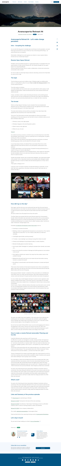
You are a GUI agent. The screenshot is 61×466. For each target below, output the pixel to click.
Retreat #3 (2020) (15, 408)
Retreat (18, 427)
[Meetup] (38, 460)
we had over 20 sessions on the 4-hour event (26, 225)
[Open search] (52, 2)
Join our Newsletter (34, 421)
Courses (37, 1)
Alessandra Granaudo (22, 34)
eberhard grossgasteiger (22, 411)
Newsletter (56, 1)
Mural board (16, 398)
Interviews (20, 1)
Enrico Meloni (29, 34)
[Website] (17, 437)
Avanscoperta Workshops (42, 414)
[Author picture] (13, 434)
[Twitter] (57, 46)
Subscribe (43, 448)
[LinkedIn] (57, 49)
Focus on (14, 1)
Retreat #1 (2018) (15, 401)
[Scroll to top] (57, 39)
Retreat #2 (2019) (15, 403)
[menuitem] (6, 2)
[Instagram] (28, 460)
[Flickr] (35, 460)
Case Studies (31, 1)
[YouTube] (33, 460)
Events (25, 1)
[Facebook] (57, 42)
